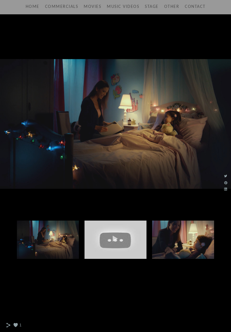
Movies (92, 7)
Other (171, 7)
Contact (195, 7)
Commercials (61, 7)
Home (32, 7)
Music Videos (123, 7)
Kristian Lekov (115, 26)
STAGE (152, 7)
